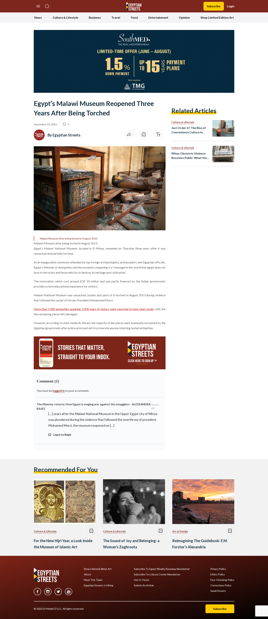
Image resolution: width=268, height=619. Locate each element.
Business (95, 17)
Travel (115, 17)
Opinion (184, 17)
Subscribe (213, 6)
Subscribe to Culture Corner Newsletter (157, 574)
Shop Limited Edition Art (217, 17)
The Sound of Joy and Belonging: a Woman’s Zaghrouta (131, 543)
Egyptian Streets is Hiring (98, 585)
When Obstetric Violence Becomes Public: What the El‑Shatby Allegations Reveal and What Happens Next (189, 156)
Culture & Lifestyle (65, 17)
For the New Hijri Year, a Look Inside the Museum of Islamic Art (63, 543)
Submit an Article (144, 585)
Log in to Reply (62, 434)
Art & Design (180, 531)
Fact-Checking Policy (222, 579)
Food (134, 17)
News (38, 17)
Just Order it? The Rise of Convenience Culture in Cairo (188, 130)
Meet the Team (93, 579)
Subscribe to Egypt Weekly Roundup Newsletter (162, 568)
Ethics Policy (217, 574)
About (87, 574)
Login (230, 6)
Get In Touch (141, 579)
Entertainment (158, 17)
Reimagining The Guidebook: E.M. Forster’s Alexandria (200, 543)
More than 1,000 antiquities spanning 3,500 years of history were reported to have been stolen (94, 309)
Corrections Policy (220, 585)
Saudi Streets (218, 590)
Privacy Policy (218, 568)
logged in (59, 390)
